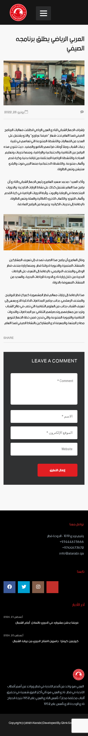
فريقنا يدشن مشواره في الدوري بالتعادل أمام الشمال (46, 623)
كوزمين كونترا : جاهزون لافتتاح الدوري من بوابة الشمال (46, 641)
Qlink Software (70, 723)
